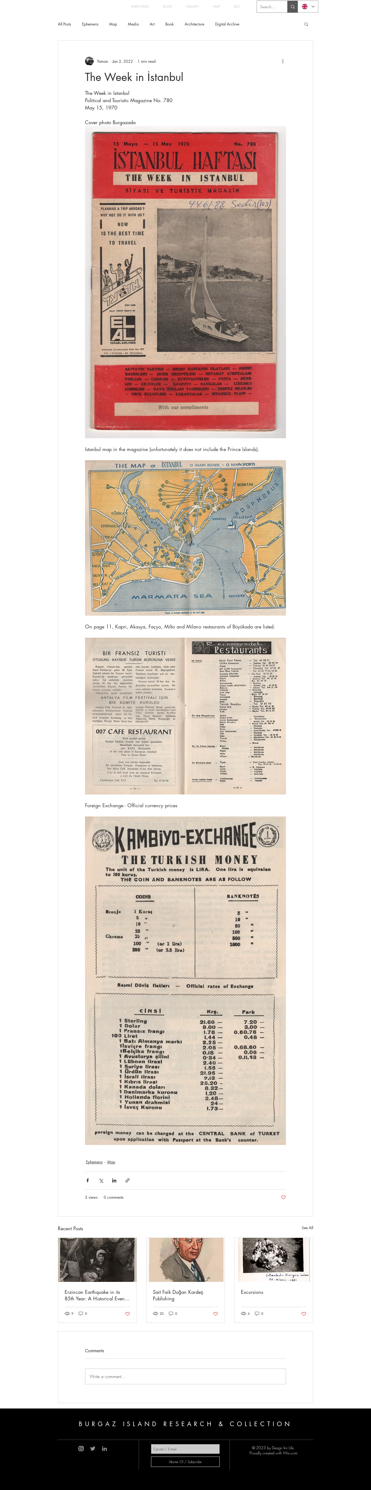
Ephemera (90, 24)
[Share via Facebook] (87, 1180)
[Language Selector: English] (308, 6)
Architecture (194, 24)
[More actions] (282, 61)
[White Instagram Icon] (81, 1448)
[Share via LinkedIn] (114, 1180)
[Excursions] (273, 1260)
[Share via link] (127, 1180)
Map (113, 24)
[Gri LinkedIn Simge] (104, 1448)
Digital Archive (227, 24)
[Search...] (292, 6)
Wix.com (290, 1452)
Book (169, 24)
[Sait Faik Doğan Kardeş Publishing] (185, 1260)
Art (152, 24)
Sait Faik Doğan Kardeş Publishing (178, 1295)
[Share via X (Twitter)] (100, 1180)
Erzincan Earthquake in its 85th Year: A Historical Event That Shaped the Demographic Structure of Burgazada (97, 1295)
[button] (306, 24)
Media (133, 24)
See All (307, 1227)
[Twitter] (92, 1448)
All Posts (64, 24)
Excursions (252, 1292)
